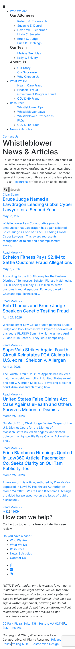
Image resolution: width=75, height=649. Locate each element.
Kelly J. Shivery (27, 57)
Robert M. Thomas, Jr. (32, 21)
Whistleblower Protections (35, 116)
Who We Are (18, 11)
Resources (17, 103)
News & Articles (21, 129)
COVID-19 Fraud (28, 98)
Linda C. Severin (28, 34)
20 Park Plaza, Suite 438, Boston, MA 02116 (33, 623)
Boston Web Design (45, 644)
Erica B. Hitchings (29, 43)
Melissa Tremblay (29, 53)
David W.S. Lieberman (32, 30)
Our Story (24, 68)
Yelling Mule (20, 644)
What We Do (18, 81)
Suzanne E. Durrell (29, 25)
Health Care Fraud (29, 85)
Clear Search (11, 194)
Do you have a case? (17, 536)
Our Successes (27, 72)
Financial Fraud (27, 90)
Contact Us (10, 136)
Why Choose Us (28, 76)
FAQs (20, 120)
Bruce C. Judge (27, 38)
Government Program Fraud (36, 94)
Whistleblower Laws (31, 111)
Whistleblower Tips (30, 107)
